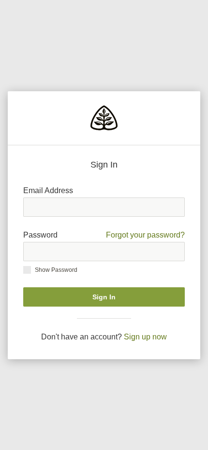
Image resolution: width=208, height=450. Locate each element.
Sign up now (145, 337)
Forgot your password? (145, 235)
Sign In (104, 297)
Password (104, 235)
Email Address (48, 190)
